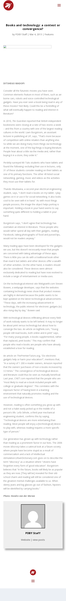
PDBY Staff (21, 34)
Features (49, 34)
